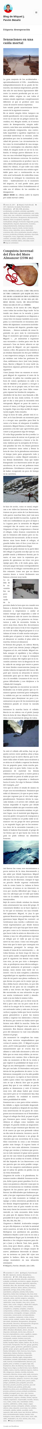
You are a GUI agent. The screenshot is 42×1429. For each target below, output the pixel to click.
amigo (27, 1285)
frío (25, 1345)
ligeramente (7, 228)
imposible (28, 1355)
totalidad (14, 241)
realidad (6, 1395)
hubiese (15, 1353)
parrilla (19, 1381)
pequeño (23, 1383)
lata (32, 1364)
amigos (32, 1285)
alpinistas (33, 1283)
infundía (15, 1357)
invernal (9, 1362)
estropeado (7, 1338)
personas (6, 1385)
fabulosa (30, 1340)
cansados (31, 1298)
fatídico (26, 1343)
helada (5, 1351)
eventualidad (7, 222)
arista (18, 1290)
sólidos (33, 1408)
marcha (16, 1370)
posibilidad (24, 1389)
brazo (16, 1296)
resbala (5, 1400)
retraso (35, 1400)
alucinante (21, 1285)
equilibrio (28, 1334)
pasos (28, 1381)
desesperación (33, 217)
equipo (34, 1334)
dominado (13, 1332)
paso (24, 1381)
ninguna (21, 1376)
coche (14, 1305)
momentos (7, 1374)
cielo (9, 215)
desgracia (34, 1324)
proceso (6, 234)
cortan (5, 1317)
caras (5, 1300)
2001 (7, 1275)
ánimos (25, 1288)
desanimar (14, 1321)
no (26, 1376)
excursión (27, 1338)
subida (13, 1410)
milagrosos (10, 1372)
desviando (30, 1328)
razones (30, 1393)
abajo (25, 1277)
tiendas (27, 1414)
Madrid (35, 1368)
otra (31, 1378)
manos (11, 1370)
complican (30, 1309)
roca (4, 1402)
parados (13, 1381)
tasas (20, 1412)
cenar (13, 1302)
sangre (25, 1404)
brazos (20, 1296)
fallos (16, 1343)
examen (14, 1338)
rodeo (9, 1402)
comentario (18, 1307)
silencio (5, 1408)
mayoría (15, 228)
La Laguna (23, 1364)
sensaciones (28, 236)
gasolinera (6, 1347)
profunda (20, 234)
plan (29, 1387)
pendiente (12, 1383)
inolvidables (7, 1359)
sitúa (10, 1408)
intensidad (28, 226)
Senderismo (7, 1277)
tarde (16, 1412)
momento (30, 1372)
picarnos (26, 1385)
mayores (29, 1370)
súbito (24, 239)
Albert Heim (14, 213)
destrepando (21, 1328)
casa (20, 1300)
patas (33, 1381)
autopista (15, 1292)
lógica (14, 1368)
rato (25, 1393)
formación (22, 222)
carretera (15, 1300)
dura (24, 1332)
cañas (12, 1298)
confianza (16, 1311)
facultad (11, 1343)
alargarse (35, 1281)
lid (16, 1366)
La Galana (16, 1364)
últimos (18, 1416)
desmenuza (14, 1326)
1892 (17, 209)
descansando (7, 1324)
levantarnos (7, 1366)
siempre (33, 1406)
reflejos (20, 1395)
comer (24, 1307)
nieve (16, 1376)
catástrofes (7, 1302)
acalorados (31, 1279)
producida (13, 234)
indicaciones (7, 1357)
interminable (22, 1359)
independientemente (10, 226)
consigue (26, 1313)
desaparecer (22, 217)
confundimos (24, 1311)
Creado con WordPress (11, 1426)
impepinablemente (9, 1355)
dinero (25, 1330)
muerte (30, 228)
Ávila (27, 1292)
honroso (24, 1351)
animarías (6, 1288)
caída (36, 213)
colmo (11, 1307)
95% (20, 209)
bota (31, 1294)
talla (11, 1412)
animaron (14, 1288)
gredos (5, 1349)
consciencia (26, 215)
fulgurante (30, 222)
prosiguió (12, 1393)
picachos (19, 1385)
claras (32, 1302)
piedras (19, 1387)
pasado (29, 232)
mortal (25, 228)
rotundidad (24, 1402)
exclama (20, 1338)
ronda (14, 1402)
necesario (34, 1374)
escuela (13, 1336)
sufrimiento (30, 239)
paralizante (22, 232)
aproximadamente (24, 213)
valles (5, 1419)
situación (16, 1408)
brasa (11, 1296)
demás (28, 1319)
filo (31, 1343)
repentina (27, 234)
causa (5, 215)
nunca (23, 230)
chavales (19, 1302)
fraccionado (7, 1345)
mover (20, 1374)
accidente (16, 211)
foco (36, 1343)
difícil (5, 1330)
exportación (23, 1340)
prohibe (6, 1393)
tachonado (6, 241)
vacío (31, 1416)
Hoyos (33, 1351)
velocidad (26, 241)
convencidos (7, 1315)
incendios (32, 224)
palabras (6, 1381)
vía (17, 1419)
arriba (23, 1290)
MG (4, 1372)
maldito (5, 1370)
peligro (35, 232)
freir (22, 1345)
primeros (13, 1391)
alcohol (5, 1283)
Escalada (18, 207)
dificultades (18, 1330)
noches (34, 1376)
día (36, 1328)
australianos (7, 1292)
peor (17, 1383)
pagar (36, 1378)
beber (13, 1294)
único (27, 1416)
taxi (24, 1412)
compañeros (7, 1309)
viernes (25, 1419)
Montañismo (7, 209)
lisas (29, 1366)
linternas (21, 1366)
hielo (18, 1351)
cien (13, 215)
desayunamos (23, 1321)
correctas (6, 217)
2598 (20, 1277)
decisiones (14, 217)
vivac (33, 1419)
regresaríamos (8, 1397)
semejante (20, 1406)
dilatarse (6, 220)
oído (12, 232)
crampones (19, 1317)
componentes (8, 1311)
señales (27, 1406)
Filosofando (25, 207)
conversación (16, 1315)
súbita (19, 239)
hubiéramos (7, 1353)
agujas (28, 1281)
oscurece (27, 1378)
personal (30, 1383)
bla (28, 1294)
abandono (30, 1277)
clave (10, 1305)
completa (16, 1309)
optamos (20, 1378)
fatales (21, 1343)
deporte (34, 1319)
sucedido (25, 1410)
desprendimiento (25, 1326)
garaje (29, 1345)
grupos (16, 1349)
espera (19, 1336)
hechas (31, 1349)
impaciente (27, 1353)
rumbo (31, 1402)
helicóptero (12, 1351)
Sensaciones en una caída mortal (18, 41)
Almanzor (19, 1283)
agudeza (6, 213)
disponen (6, 1332)
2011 (5, 207)
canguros (24, 1298)
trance (13, 1416)
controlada (34, 215)
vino (29, 1419)
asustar (28, 1290)
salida (20, 1404)
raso (22, 1393)
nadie (28, 1374)
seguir (30, 1404)
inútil (4, 1362)
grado (36, 222)
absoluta (26, 209)
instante (15, 1359)
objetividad (29, 230)
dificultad (10, 1330)
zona (5, 1421)
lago (28, 1364)
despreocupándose (10, 1328)
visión (32, 241)
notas (11, 230)
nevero (5, 1376)
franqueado (16, 1345)
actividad (23, 211)
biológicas (23, 1294)
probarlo (25, 1391)
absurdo (24, 1279)
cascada (25, 1300)
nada (24, 1374)
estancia (31, 1336)
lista (32, 1366)
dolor (11, 220)
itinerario (30, 1362)
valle (35, 1416)
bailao (31, 1292)
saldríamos (14, 1404)
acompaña (13, 1281)
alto (15, 1285)
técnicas (28, 1412)
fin (33, 1343)
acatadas (6, 1281)
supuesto (6, 1412)
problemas (32, 1391)
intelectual (21, 226)
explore (15, 1340)
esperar (24, 1336)
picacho (13, 1385)
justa (10, 1364)
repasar (34, 1397)
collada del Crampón (31, 1305)
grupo (11, 1349)
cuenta (5, 1319)
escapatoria (18, 220)
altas (12, 1285)
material (23, 1370)
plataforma (7, 1389)
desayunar (32, 1321)
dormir (20, 1332)
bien (17, 1294)
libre (13, 1366)
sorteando (6, 1410)
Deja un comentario (11, 243)
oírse (16, 232)
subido (18, 1410)
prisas (19, 1391)
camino (35, 1296)
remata (28, 1397)
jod (34, 1362)
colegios (20, 1305)
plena (13, 1389)
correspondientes (28, 1315)
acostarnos (22, 1281)
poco (17, 1389)
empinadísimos (14, 1334)
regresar (32, 1395)
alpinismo (26, 1283)
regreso (17, 1397)
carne (9, 1300)
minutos (17, 1372)
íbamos (20, 1353)
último (20, 241)
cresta (26, 1317)
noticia (5, 1378)
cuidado (16, 1319)
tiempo (21, 1414)
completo (23, 1309)
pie (15, 1387)
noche (30, 1376)
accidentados (7, 211)
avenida (22, 1292)
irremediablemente (19, 1362)
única (23, 1416)
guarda (22, 1349)
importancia (21, 1355)
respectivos (13, 1400)
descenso (16, 1324)
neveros (11, 1376)
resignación (7, 236)
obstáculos (12, 1378)
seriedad (13, 239)
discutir (30, 1330)
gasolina (35, 1345)
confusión (18, 215)
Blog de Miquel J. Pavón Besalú (14, 18)
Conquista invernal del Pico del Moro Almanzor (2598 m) (18, 254)
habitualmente (8, 224)
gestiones (19, 1347)
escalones (6, 1336)
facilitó (5, 1343)
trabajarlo (6, 1416)
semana (13, 1406)
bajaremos (7, 1294)
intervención (31, 1359)
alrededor (6, 1285)
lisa (25, 1366)
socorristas (24, 1408)
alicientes (12, 1283)
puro (18, 1393)
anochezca (31, 1288)
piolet (25, 1387)
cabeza (26, 1296)
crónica (31, 1317)
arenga (13, 1290)
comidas (30, 1307)
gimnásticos (27, 1347)
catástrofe (32, 1300)
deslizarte (6, 1326)
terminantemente (13, 1414)
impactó (16, 224)
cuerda (10, 1319)
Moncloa (14, 1374)
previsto (6, 1391)
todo (32, 1414)
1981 (16, 1277)
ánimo (20, 1288)
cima (24, 1302)
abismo (5, 1279)
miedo (20, 228)
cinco (28, 1302)
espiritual (26, 220)
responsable (22, 1400)
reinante (23, 1397)
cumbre (22, 1319)
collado (5, 1307)
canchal (17, 1298)
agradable (30, 211)
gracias (34, 1347)
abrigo (11, 1279)
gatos (13, 1347)
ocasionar (6, 232)
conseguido (18, 1313)
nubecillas (16, 230)
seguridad (20, 236)
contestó (32, 1313)
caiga (31, 1296)
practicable (32, 1389)
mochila (23, 1372)
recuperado (14, 1395)
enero (22, 1334)
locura (10, 1368)
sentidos (6, 239)
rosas (14, 236)
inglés (20, 1357)
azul (32, 213)
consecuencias (8, 1313)
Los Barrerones (22, 1368)
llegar (5, 1368)
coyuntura (11, 1317)
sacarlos (6, 1404)
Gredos (19, 1275)
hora (29, 1351)
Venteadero (12, 1419)
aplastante (6, 1290)
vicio (20, 1419)
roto (18, 1402)
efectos (29, 1332)
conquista (33, 1311)
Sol (29, 1408)
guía (26, 1349)
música (5, 230)
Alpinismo (10, 207)
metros (35, 1370)
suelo (31, 1410)
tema (5, 1414)
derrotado (6, 1321)
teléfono (34, 1412)
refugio (26, 1395)
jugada (5, 1364)
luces (30, 1368)
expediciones (7, 1340)
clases (5, 1305)
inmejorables (27, 1357)
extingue (15, 222)
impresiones (24, 224)
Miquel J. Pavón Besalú (26, 205)
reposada (35, 234)
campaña (6, 1298)
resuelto (30, 1400)
